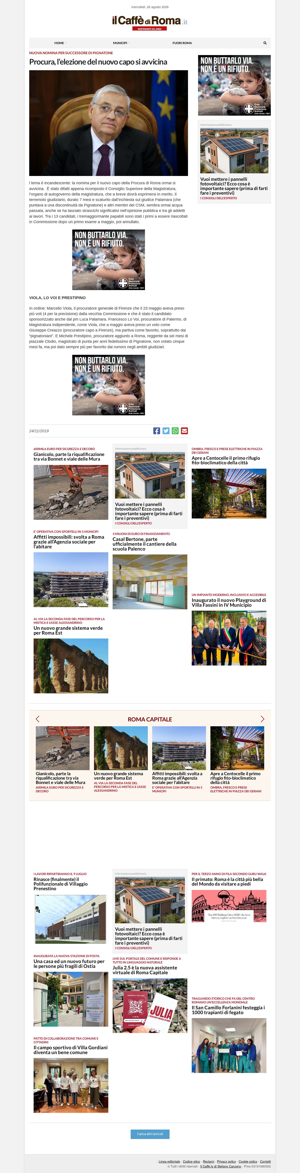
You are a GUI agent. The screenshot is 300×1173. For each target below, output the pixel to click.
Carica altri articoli (150, 1134)
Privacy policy (226, 1161)
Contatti (265, 1161)
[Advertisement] (229, 559)
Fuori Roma (182, 43)
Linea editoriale (169, 1161)
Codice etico (191, 1161)
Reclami (208, 1161)
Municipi (120, 43)
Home (59, 43)
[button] (37, 719)
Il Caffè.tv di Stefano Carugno (220, 1166)
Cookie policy (248, 1161)
